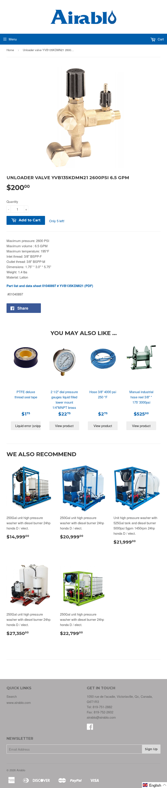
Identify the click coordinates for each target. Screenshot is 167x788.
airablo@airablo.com (101, 717)
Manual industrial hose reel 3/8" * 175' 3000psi (141, 396)
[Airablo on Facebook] (90, 728)
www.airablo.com (19, 702)
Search (12, 696)
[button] (154, 785)
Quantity (12, 201)
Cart (160, 39)
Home (10, 50)
